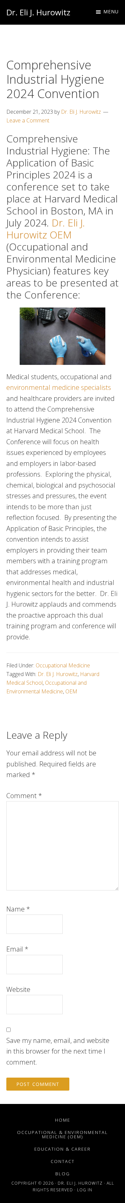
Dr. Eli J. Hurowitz (38, 12)
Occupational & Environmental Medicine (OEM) (62, 1134)
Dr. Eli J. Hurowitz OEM (45, 228)
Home (62, 1120)
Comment (24, 795)
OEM (71, 691)
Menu (111, 11)
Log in (84, 1190)
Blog (62, 1174)
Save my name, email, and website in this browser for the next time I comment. (57, 1051)
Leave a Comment (27, 120)
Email (17, 949)
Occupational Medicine (63, 665)
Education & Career (62, 1149)
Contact (63, 1161)
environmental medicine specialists (58, 387)
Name (18, 909)
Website (18, 989)
